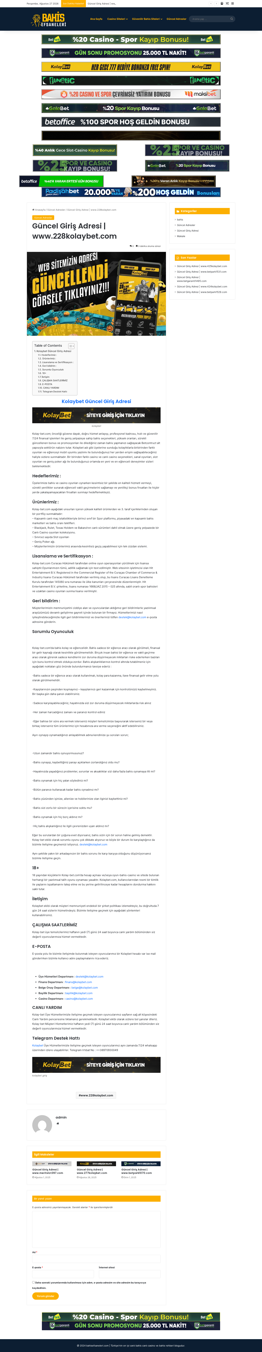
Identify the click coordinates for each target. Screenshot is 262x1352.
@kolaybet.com (136, 617)
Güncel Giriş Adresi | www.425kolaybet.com (202, 266)
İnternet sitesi (107, 1267)
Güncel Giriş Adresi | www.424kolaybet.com (112, 3)
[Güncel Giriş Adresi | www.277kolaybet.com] (96, 1163)
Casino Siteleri (116, 18)
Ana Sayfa (96, 18)
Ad (34, 1252)
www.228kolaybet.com (97, 1095)
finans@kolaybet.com (78, 982)
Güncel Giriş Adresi (188, 230)
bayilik (69, 993)
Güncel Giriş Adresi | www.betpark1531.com (202, 271)
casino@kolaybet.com (79, 998)
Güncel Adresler (176, 18)
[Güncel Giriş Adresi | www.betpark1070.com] (141, 1163)
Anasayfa (39, 209)
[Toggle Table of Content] (70, 346)
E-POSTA (47, 384)
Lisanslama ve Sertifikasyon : (58, 362)
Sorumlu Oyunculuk (53, 369)
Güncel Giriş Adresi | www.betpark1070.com (136, 1171)
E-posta (37, 1267)
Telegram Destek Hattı (55, 391)
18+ (44, 373)
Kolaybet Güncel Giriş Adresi (54, 351)
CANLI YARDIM (51, 387)
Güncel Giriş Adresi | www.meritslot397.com (47, 1171)
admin (61, 1117)
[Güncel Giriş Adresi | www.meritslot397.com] (51, 1163)
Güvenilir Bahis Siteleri (146, 18)
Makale (181, 236)
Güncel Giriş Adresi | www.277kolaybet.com (92, 1171)
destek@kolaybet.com (93, 844)
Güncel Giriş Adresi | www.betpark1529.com (202, 292)
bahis (180, 219)
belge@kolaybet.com (84, 987)
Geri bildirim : (49, 366)
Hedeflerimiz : (49, 355)
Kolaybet (37, 1045)
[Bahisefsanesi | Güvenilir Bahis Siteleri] (47, 19)
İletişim (45, 377)
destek (123, 617)
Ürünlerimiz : (49, 358)
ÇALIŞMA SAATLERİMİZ (55, 380)
